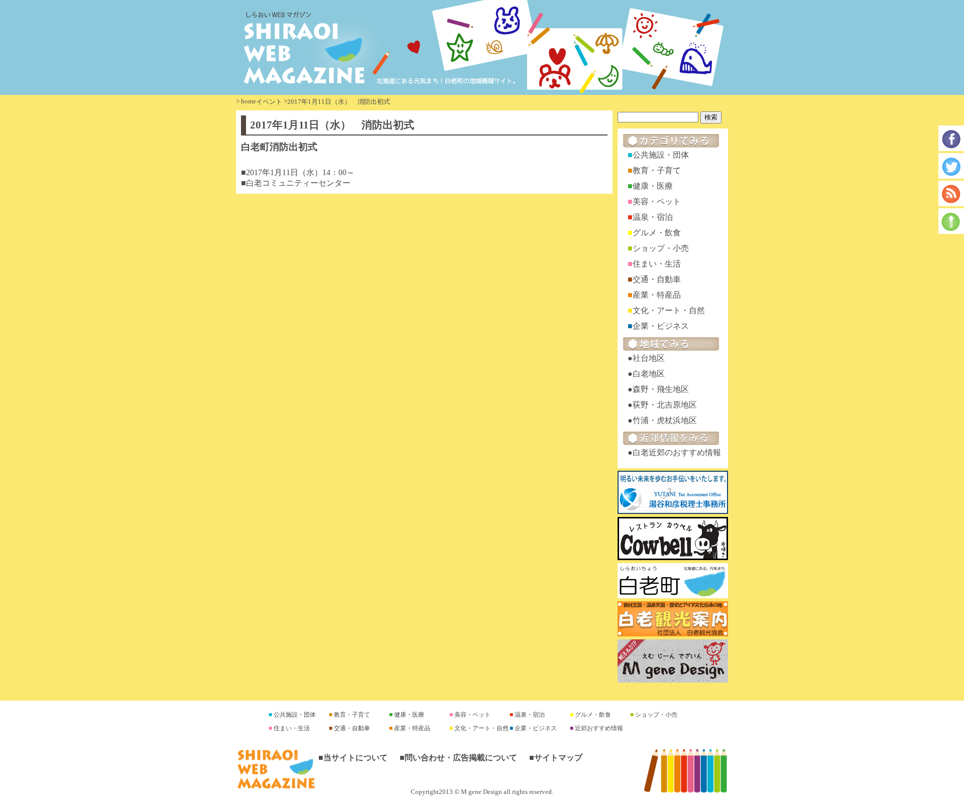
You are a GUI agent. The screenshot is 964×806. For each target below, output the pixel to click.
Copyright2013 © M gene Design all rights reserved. (482, 791)
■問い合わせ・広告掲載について (458, 757)
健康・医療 (653, 186)
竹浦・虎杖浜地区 (665, 420)
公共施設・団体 (661, 155)
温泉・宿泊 (653, 217)
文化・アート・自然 (669, 310)
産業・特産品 (657, 295)
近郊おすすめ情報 (598, 728)
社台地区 (649, 358)
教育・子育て (657, 170)
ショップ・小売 (661, 248)
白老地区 (649, 373)
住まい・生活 (657, 263)
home (248, 101)
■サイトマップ (555, 757)
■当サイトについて (353, 757)
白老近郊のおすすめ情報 (677, 452)
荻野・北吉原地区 (665, 404)
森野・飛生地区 (661, 389)
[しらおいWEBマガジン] (482, 47)
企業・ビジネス (661, 326)
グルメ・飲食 (657, 232)
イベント (269, 101)
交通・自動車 (657, 279)
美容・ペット (657, 201)
